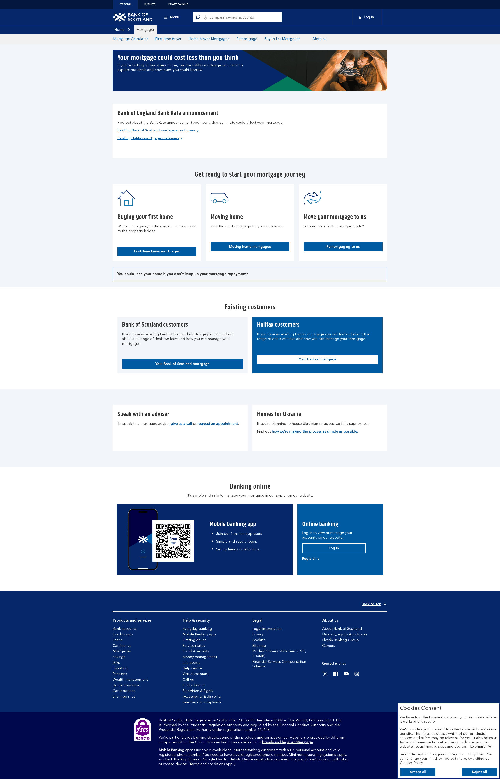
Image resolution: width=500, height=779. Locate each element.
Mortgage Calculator (130, 39)
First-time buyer (168, 39)
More (317, 39)
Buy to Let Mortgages (282, 39)
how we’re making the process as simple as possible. (315, 431)
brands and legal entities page (287, 742)
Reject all (479, 772)
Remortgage (246, 39)
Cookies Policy (411, 763)
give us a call (181, 423)
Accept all (418, 772)
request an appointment (217, 423)
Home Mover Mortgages (209, 39)
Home (119, 30)
